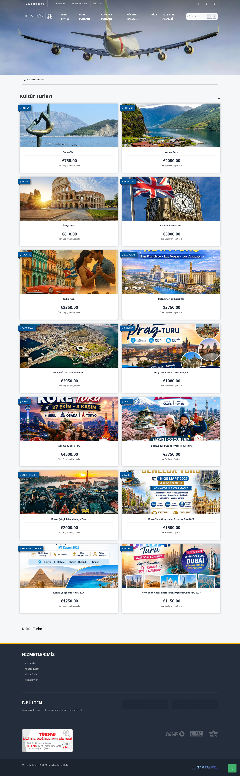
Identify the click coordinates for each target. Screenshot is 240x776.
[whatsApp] (232, 768)
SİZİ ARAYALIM (57, 3)
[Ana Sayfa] (39, 16)
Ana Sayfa (65, 16)
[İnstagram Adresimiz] (206, 3)
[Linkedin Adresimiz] (214, 3)
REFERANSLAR (79, 3)
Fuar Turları (84, 16)
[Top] (232, 747)
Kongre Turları (106, 16)
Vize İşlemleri (31, 679)
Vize (154, 14)
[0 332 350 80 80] (232, 757)
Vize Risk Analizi (169, 16)
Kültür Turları (132, 16)
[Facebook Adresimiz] (198, 3)
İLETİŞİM (97, 3)
